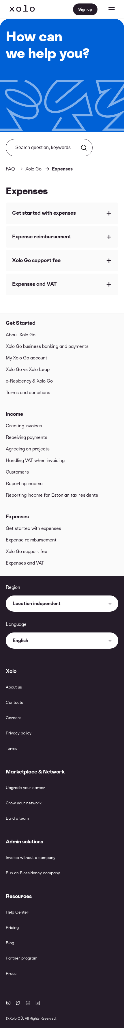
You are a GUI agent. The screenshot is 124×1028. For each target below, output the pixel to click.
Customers (17, 472)
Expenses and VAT (25, 563)
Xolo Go (33, 169)
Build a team (17, 818)
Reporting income (24, 483)
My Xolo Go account (26, 358)
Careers (13, 717)
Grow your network (24, 803)
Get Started (20, 323)
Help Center (17, 912)
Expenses (17, 516)
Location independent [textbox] (37, 603)
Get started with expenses (33, 528)
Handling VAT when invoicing (35, 460)
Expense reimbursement (31, 540)
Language (16, 624)
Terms (11, 748)
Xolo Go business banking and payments (47, 346)
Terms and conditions (28, 392)
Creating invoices (24, 425)
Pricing (12, 927)
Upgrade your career (25, 787)
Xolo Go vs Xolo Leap (28, 369)
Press (11, 973)
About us (14, 687)
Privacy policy (18, 733)
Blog (10, 942)
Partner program (21, 958)
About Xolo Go (20, 334)
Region (13, 587)
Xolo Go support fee (26, 551)
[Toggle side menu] (106, 9)
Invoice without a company (30, 857)
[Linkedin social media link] (37, 1003)
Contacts (14, 702)
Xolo (22, 9)
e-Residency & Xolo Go (29, 381)
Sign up (85, 9)
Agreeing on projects (28, 449)
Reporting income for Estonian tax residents (52, 495)
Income (14, 414)
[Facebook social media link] (28, 1003)
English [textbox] (20, 640)
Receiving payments (26, 437)
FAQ (10, 169)
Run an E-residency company (33, 873)
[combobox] (62, 603)
